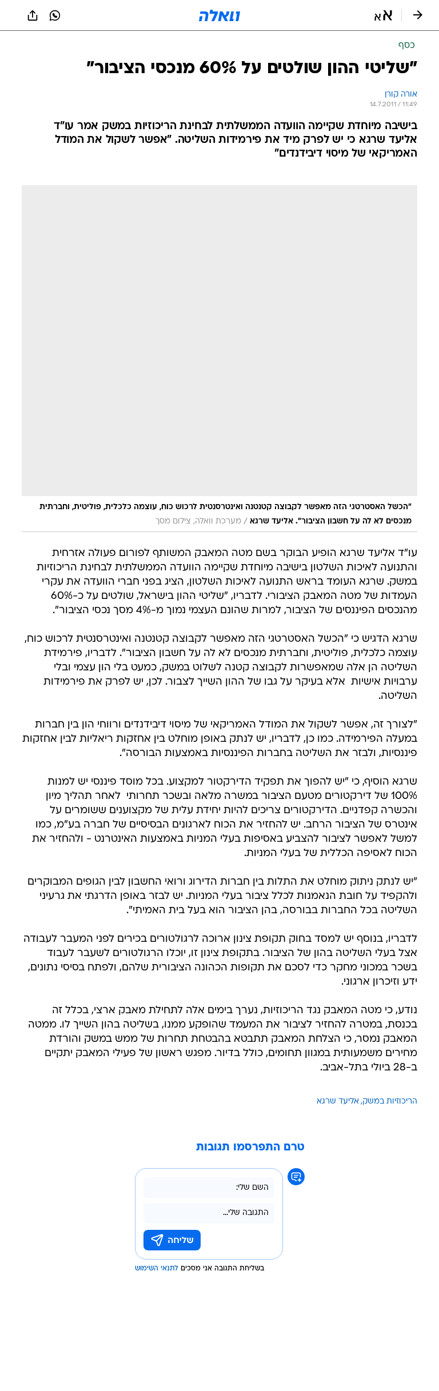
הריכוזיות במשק (389, 1101)
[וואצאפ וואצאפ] (55, 15)
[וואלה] (219, 15)
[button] (383, 15)
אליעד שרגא (338, 1101)
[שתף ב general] (32, 15)
